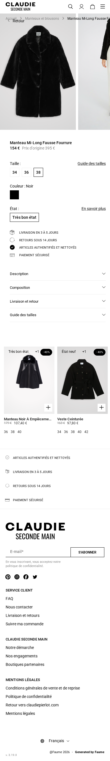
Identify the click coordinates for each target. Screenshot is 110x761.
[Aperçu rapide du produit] (48, 407)
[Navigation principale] (104, 7)
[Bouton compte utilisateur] (81, 7)
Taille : (15, 164)
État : (14, 209)
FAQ (9, 598)
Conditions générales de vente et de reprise (43, 688)
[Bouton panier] (92, 7)
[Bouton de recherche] (70, 7)
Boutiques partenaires (25, 664)
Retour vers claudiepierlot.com (32, 705)
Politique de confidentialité (29, 696)
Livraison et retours (22, 615)
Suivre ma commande (24, 624)
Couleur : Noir (21, 186)
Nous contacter (19, 607)
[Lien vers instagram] (17, 577)
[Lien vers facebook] (26, 577)
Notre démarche (20, 647)
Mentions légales (20, 713)
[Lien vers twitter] (35, 577)
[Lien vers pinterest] (8, 577)
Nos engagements (22, 656)
